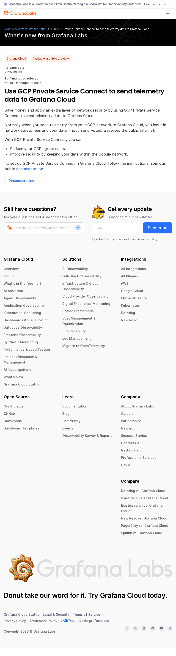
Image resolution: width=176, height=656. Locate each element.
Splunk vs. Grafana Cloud (141, 533)
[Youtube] (161, 628)
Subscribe (158, 227)
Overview (11, 269)
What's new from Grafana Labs (25, 29)
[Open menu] (167, 13)
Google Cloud (132, 291)
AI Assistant (13, 291)
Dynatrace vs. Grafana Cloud (144, 498)
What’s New (13, 377)
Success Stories (134, 435)
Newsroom (129, 428)
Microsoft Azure (134, 298)
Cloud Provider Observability (85, 296)
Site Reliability (74, 331)
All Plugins (129, 276)
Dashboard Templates (21, 428)
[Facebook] (126, 628)
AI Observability (75, 269)
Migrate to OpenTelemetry (83, 346)
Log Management (76, 338)
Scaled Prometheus (78, 311)
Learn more (152, 4)
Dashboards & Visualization (26, 320)
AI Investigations (17, 370)
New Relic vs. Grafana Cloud (144, 518)
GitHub (9, 413)
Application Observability (24, 305)
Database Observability (23, 327)
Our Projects (14, 406)
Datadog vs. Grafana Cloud (143, 491)
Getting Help (131, 450)
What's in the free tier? (22, 283)
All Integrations (133, 269)
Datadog (128, 313)
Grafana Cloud (123, 595)
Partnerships (131, 421)
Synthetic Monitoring (21, 342)
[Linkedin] (144, 628)
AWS (124, 283)
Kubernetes (130, 305)
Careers (127, 413)
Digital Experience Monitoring (86, 304)
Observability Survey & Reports (87, 435)
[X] (135, 628)
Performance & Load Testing (27, 349)
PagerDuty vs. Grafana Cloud (144, 526)
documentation (29, 169)
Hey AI (126, 465)
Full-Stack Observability (81, 276)
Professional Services (138, 457)
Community (71, 421)
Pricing (9, 276)
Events (67, 428)
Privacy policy (147, 239)
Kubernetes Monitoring (22, 313)
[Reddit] (169, 628)
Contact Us (130, 443)
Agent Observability (20, 298)
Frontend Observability (22, 335)
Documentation (21, 181)
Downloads (13, 421)
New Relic (129, 320)
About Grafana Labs (137, 406)
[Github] (152, 628)
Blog (65, 413)
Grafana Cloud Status (21, 384)
